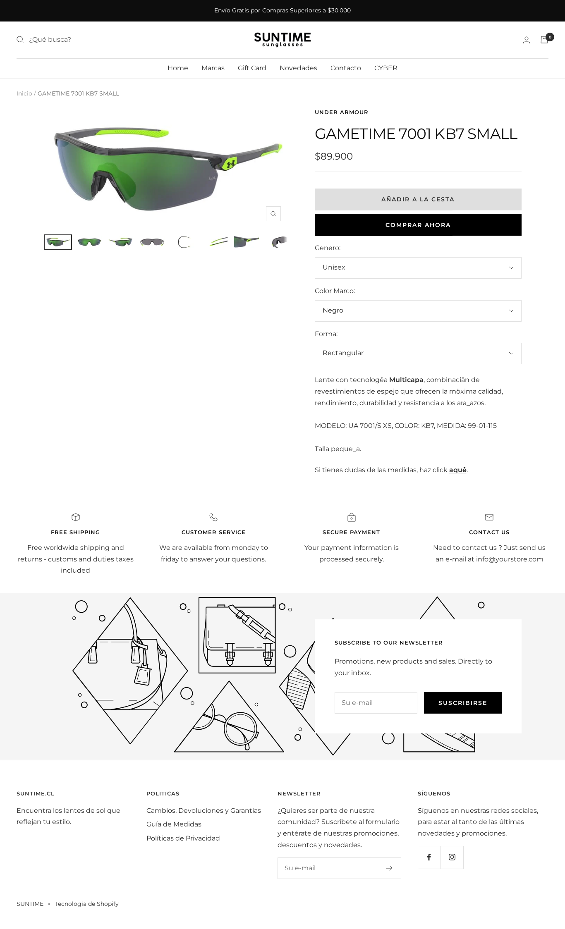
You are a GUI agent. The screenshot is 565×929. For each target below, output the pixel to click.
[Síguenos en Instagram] (452, 857)
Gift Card (252, 68)
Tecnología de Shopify (87, 904)
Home (178, 68)
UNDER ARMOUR (342, 112)
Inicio (24, 93)
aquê (458, 470)
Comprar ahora (418, 225)
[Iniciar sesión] (526, 39)
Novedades (298, 68)
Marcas (213, 68)
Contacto (345, 68)
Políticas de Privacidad (183, 838)
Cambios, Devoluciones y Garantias (203, 810)
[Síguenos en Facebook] (429, 857)
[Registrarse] (389, 868)
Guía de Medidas (173, 824)
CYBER (385, 68)
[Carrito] (544, 39)
